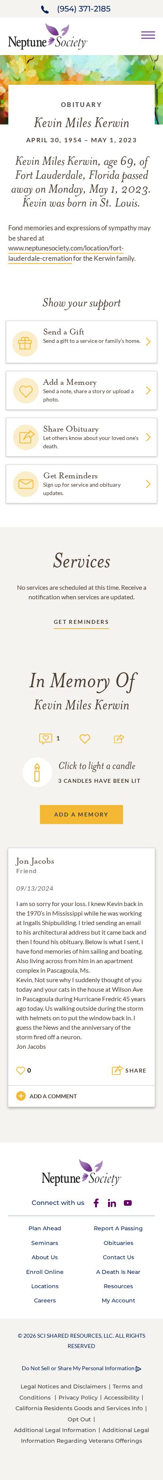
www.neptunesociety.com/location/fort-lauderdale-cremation (66, 253)
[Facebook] (96, 1203)
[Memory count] (45, 738)
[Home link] (48, 35)
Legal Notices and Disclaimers (63, 1386)
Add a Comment (53, 1096)
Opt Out (79, 1419)
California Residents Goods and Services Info (79, 1408)
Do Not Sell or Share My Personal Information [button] (78, 1368)
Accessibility (121, 1397)
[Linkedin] (112, 1203)
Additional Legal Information (55, 1430)
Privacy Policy (78, 1397)
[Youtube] (128, 1203)
